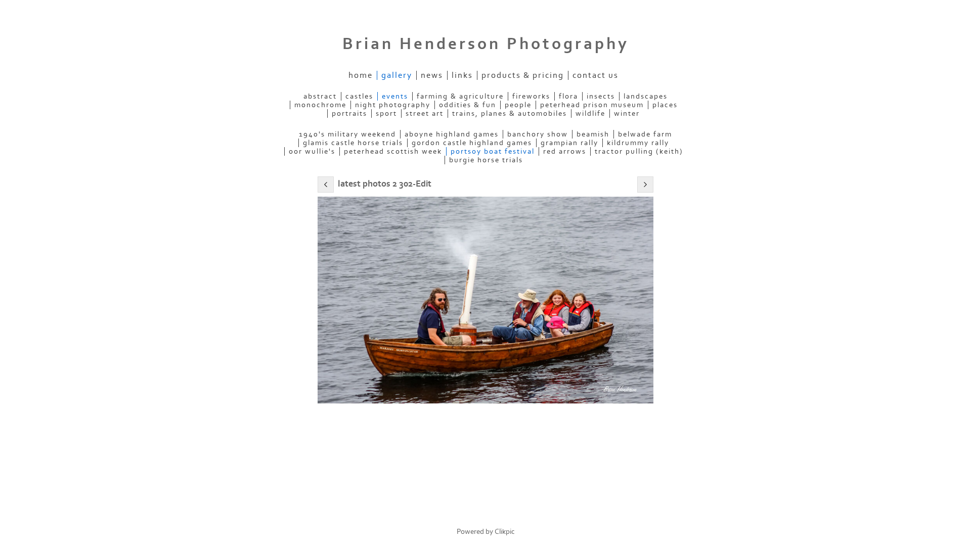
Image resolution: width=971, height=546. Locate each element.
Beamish (593, 134)
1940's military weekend (347, 134)
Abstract (320, 96)
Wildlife (590, 113)
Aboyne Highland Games (452, 134)
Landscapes (646, 96)
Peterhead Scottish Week (393, 151)
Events (395, 96)
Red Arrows (564, 151)
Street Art (425, 113)
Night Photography (392, 105)
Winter (627, 113)
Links (462, 75)
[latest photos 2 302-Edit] (485, 300)
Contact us (595, 75)
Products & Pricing (522, 75)
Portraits (349, 113)
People (518, 105)
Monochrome (320, 105)
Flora (568, 96)
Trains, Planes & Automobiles (509, 113)
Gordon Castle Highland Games (472, 143)
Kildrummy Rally (638, 143)
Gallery (396, 75)
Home (360, 75)
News (432, 75)
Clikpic (505, 531)
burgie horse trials (486, 160)
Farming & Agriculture (460, 96)
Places (665, 105)
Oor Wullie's (312, 151)
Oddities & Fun (467, 105)
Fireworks (531, 96)
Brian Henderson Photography (485, 44)
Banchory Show (537, 134)
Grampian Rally (569, 143)
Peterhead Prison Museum (592, 105)
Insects (601, 96)
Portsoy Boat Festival (493, 151)
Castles (359, 96)
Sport (386, 113)
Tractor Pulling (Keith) (639, 151)
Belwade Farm (645, 134)
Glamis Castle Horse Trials (353, 143)
